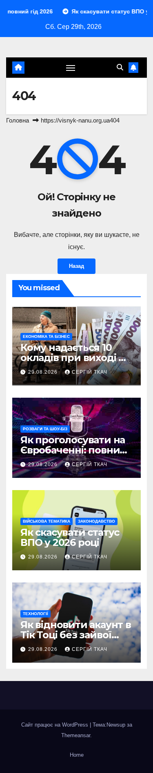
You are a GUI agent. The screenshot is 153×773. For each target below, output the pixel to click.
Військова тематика (46, 521)
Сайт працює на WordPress (55, 725)
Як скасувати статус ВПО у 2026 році (69, 537)
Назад (76, 266)
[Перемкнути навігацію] (71, 67)
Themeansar (75, 735)
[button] (120, 67)
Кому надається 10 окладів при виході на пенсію (75, 358)
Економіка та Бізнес (46, 336)
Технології (35, 613)
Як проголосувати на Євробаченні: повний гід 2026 (73, 450)
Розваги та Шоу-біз (45, 429)
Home (77, 755)
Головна (17, 120)
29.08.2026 (43, 372)
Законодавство (96, 521)
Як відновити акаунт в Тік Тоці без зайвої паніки (75, 635)
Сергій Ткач (89, 372)
